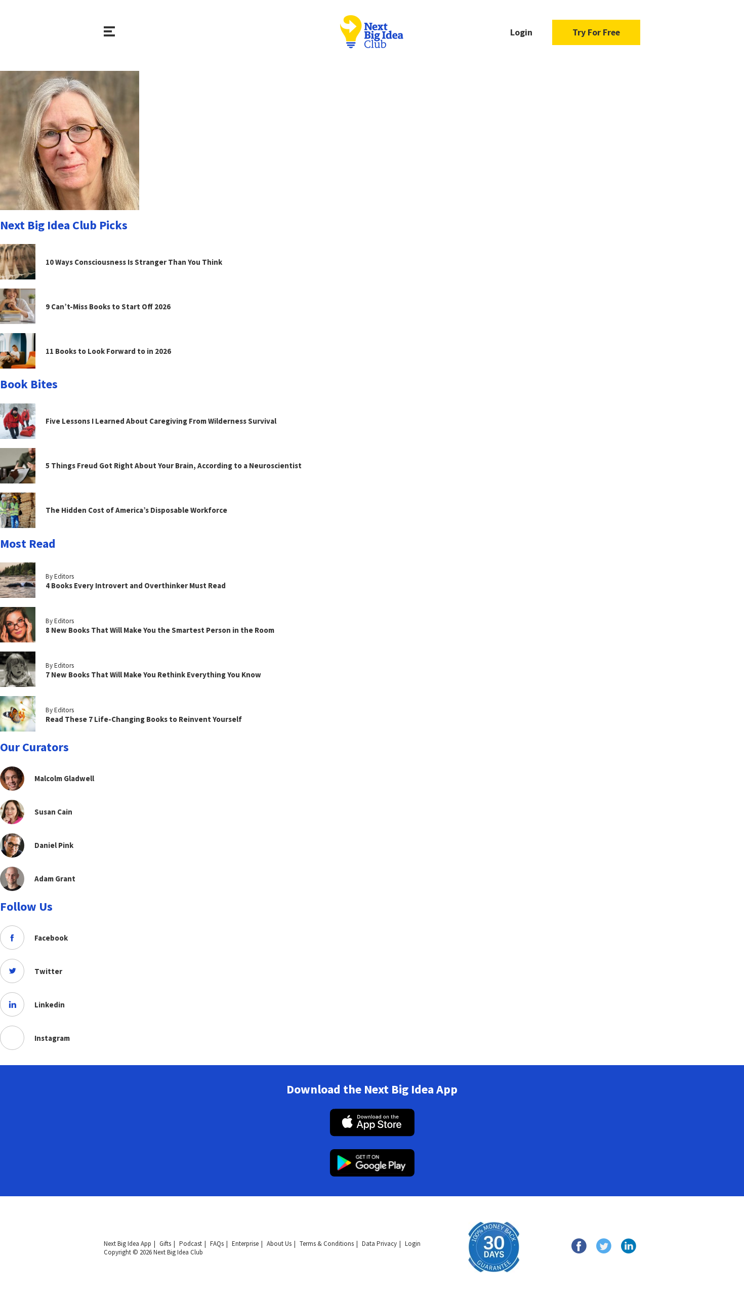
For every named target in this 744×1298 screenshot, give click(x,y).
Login (521, 32)
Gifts (165, 1243)
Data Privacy (379, 1243)
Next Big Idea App (127, 1243)
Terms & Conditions (327, 1243)
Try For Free (596, 32)
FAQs (217, 1243)
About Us (279, 1243)
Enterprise (245, 1243)
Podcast (190, 1243)
